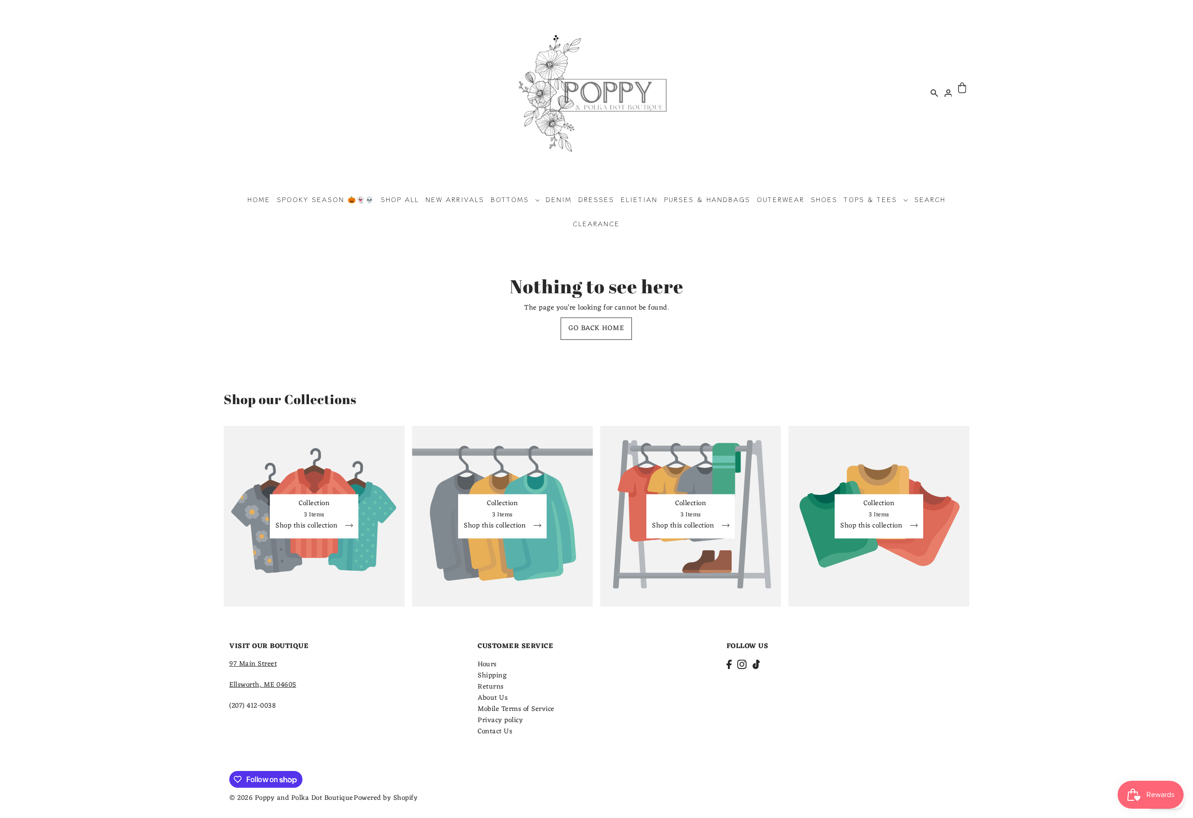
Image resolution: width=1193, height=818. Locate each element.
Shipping (492, 675)
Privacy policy (500, 720)
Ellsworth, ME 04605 (262, 685)
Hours (487, 664)
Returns (491, 687)
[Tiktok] (756, 664)
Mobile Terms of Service (516, 709)
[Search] (934, 92)
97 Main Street (253, 664)
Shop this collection (307, 527)
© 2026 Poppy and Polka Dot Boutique (291, 798)
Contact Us (495, 731)
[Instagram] (742, 664)
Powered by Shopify (386, 798)
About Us (492, 698)
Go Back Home (596, 328)
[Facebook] (729, 664)
